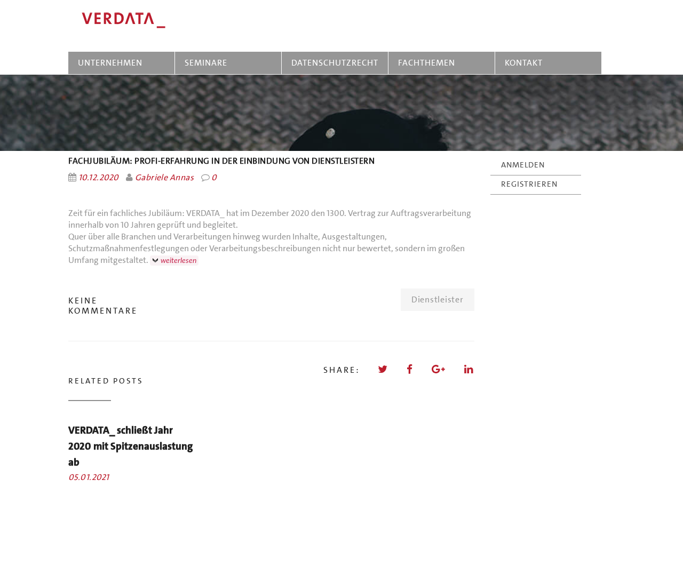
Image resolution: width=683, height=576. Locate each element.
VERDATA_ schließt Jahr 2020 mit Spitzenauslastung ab (130, 446)
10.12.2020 (98, 177)
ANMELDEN (523, 164)
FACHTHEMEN (426, 62)
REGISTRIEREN (529, 184)
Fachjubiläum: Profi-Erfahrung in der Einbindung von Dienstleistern (221, 160)
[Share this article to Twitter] (383, 369)
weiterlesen (178, 261)
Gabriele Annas (164, 177)
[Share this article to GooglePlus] (439, 369)
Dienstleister (437, 299)
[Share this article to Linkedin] (469, 369)
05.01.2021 (88, 477)
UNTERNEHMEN (110, 62)
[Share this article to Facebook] (410, 369)
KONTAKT (524, 62)
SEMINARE (208, 62)
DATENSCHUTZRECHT (334, 62)
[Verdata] (175, 20)
